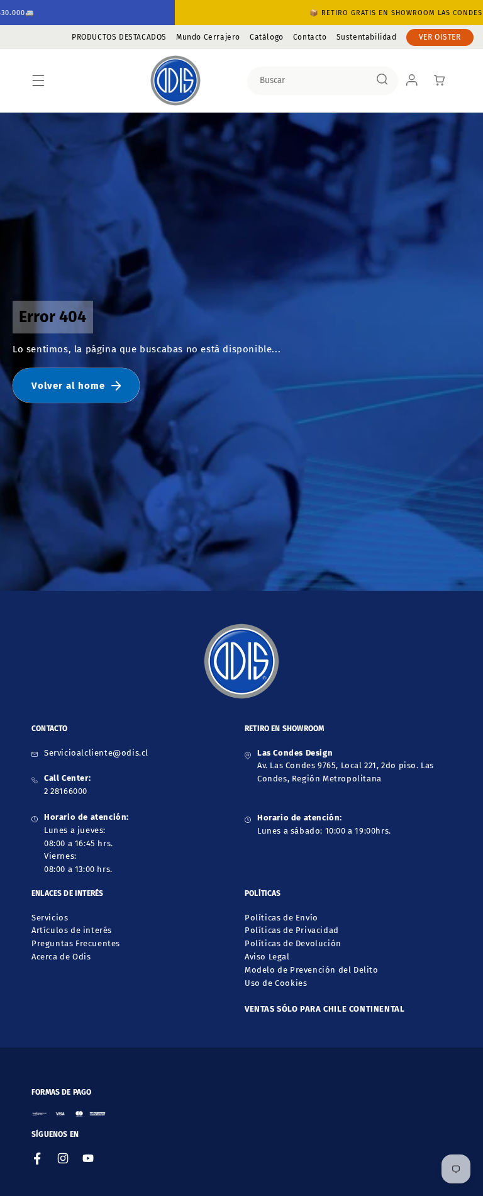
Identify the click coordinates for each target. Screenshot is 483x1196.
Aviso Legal (267, 956)
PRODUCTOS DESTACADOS (119, 37)
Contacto (310, 37)
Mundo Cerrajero (208, 37)
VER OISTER (440, 37)
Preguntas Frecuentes (75, 943)
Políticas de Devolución (293, 943)
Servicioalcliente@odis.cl (96, 752)
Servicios (49, 917)
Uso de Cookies (276, 983)
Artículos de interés (71, 930)
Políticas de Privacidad (292, 930)
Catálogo (267, 37)
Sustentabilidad (366, 37)
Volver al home (68, 385)
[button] (38, 80)
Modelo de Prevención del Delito (312, 970)
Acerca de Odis (61, 956)
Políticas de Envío (281, 917)
